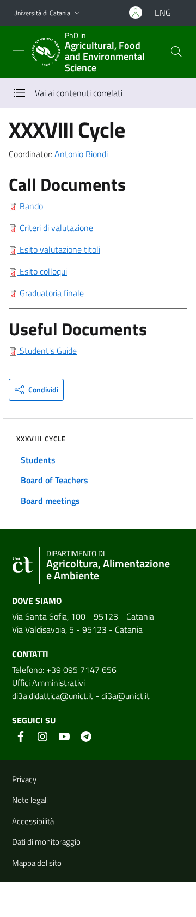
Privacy (24, 779)
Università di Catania (41, 13)
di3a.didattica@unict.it (52, 695)
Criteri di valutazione (55, 227)
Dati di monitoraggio (46, 841)
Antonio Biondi (81, 153)
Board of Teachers (54, 479)
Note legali (30, 800)
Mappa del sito (37, 863)
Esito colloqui (42, 271)
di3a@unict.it (125, 695)
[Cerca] (176, 51)
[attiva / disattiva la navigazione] (18, 50)
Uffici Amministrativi (48, 682)
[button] (77, 13)
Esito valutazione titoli (58, 249)
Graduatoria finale (50, 293)
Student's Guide (48, 350)
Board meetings (50, 500)
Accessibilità (33, 821)
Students (38, 459)
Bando (30, 206)
